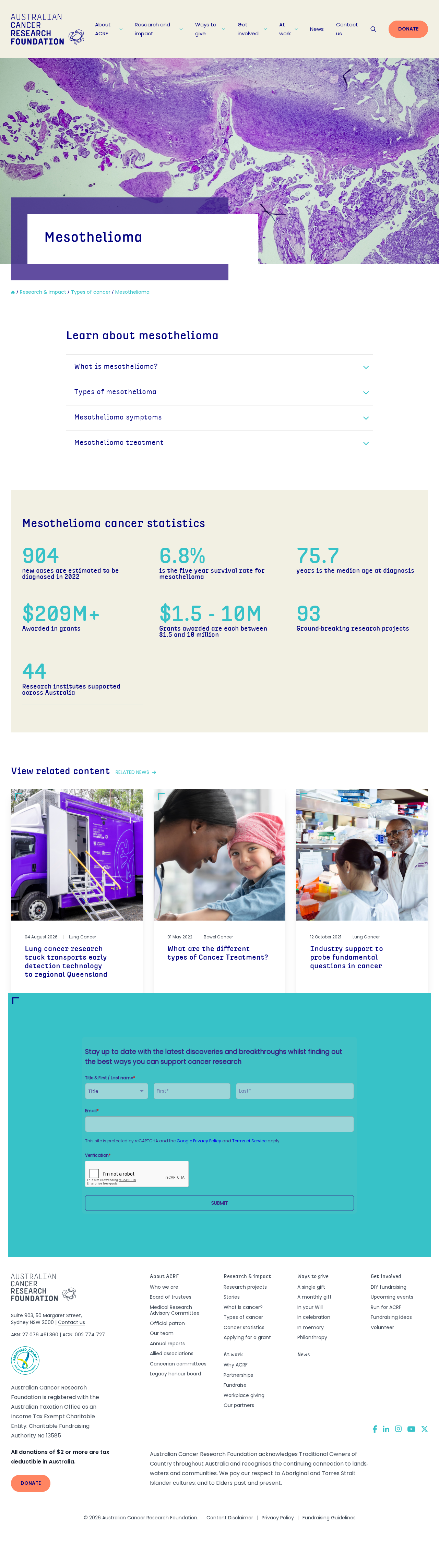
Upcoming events (392, 1296)
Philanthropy (312, 1337)
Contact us (347, 29)
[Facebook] (374, 1429)
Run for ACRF (386, 1307)
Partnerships (238, 1375)
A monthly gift (314, 1296)
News (317, 29)
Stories (232, 1296)
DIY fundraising (388, 1287)
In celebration (313, 1317)
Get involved (248, 29)
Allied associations (171, 1353)
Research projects (245, 1287)
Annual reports (167, 1343)
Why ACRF (236, 1364)
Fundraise (235, 1385)
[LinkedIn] (386, 1428)
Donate (408, 28)
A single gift (311, 1287)
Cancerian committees (178, 1363)
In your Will (310, 1307)
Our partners (239, 1405)
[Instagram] (398, 1428)
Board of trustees (170, 1296)
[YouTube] (411, 1429)
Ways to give (205, 29)
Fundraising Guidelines (329, 1517)
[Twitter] (424, 1429)
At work (285, 29)
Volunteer (382, 1327)
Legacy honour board (175, 1373)
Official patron (167, 1323)
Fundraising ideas (391, 1317)
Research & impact (247, 1277)
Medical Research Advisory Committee (175, 1310)
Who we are (164, 1287)
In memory (310, 1327)
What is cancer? (243, 1307)
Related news (132, 772)
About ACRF (103, 29)
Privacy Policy (278, 1517)
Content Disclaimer (229, 1517)
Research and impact (152, 29)
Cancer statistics (244, 1327)
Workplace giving (244, 1395)
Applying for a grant (247, 1337)
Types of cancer (243, 1317)
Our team (162, 1333)
